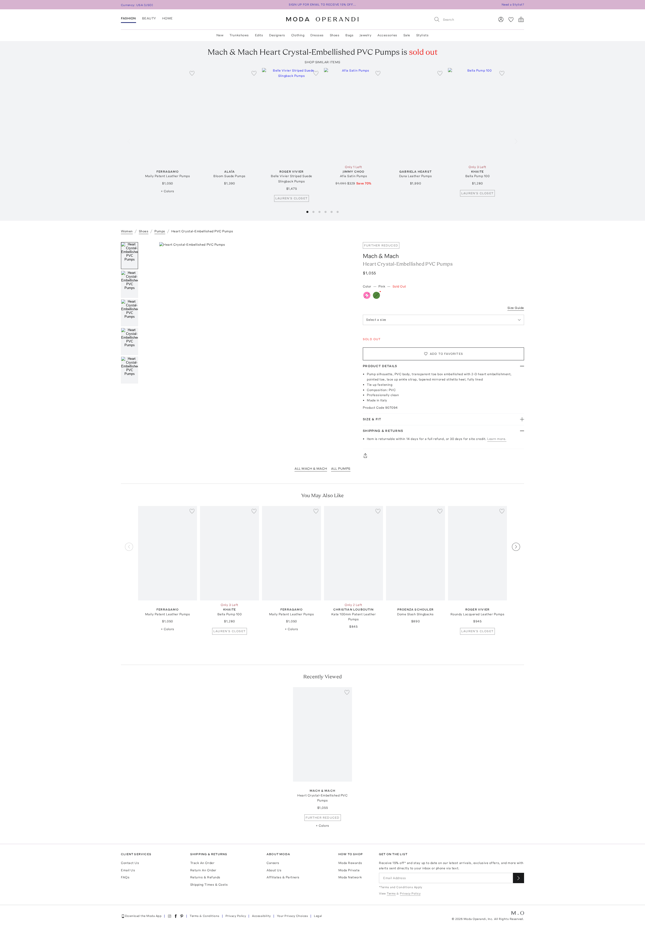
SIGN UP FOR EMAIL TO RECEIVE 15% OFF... (322, 4)
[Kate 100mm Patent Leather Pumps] (353, 553)
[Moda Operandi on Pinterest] (182, 916)
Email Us (128, 870)
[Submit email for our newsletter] (518, 878)
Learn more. (496, 439)
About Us (274, 870)
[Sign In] (501, 19)
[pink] (367, 295)
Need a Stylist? (513, 4)
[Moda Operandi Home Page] (322, 19)
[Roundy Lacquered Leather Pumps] (477, 553)
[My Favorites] (511, 19)
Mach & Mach (381, 256)
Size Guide (515, 308)
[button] (307, 212)
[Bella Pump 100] (477, 115)
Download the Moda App (143, 916)
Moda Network (350, 877)
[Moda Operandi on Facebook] (176, 916)
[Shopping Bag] (521, 19)
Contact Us (130, 863)
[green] (376, 295)
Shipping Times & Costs (209, 884)
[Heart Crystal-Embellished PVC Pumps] (322, 734)
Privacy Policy (235, 916)
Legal (318, 916)
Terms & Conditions (204, 916)
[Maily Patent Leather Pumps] (167, 115)
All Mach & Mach (311, 468)
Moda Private (349, 870)
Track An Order (202, 863)
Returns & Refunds (205, 877)
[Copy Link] (443, 455)
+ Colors (167, 191)
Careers (273, 863)
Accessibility (261, 916)
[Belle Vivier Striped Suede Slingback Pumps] (291, 115)
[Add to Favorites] (192, 73)
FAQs (125, 877)
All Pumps (340, 468)
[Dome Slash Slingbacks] (415, 553)
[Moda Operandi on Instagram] (170, 916)
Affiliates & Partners (283, 877)
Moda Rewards (350, 863)
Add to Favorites (446, 354)
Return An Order (203, 870)
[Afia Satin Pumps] (353, 115)
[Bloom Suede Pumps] (229, 115)
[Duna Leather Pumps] (415, 115)
